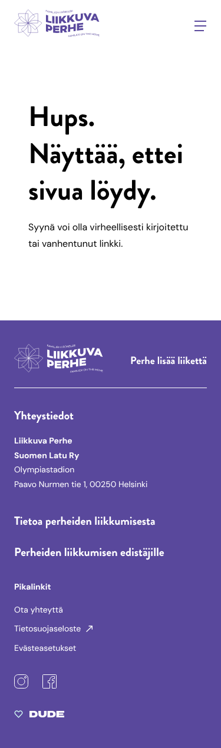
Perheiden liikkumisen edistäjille (89, 552)
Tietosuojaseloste (48, 629)
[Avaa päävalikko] (200, 26)
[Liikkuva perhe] (57, 39)
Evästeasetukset (45, 648)
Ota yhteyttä (38, 610)
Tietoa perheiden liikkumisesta (85, 520)
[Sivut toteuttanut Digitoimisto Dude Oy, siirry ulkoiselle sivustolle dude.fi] (39, 716)
